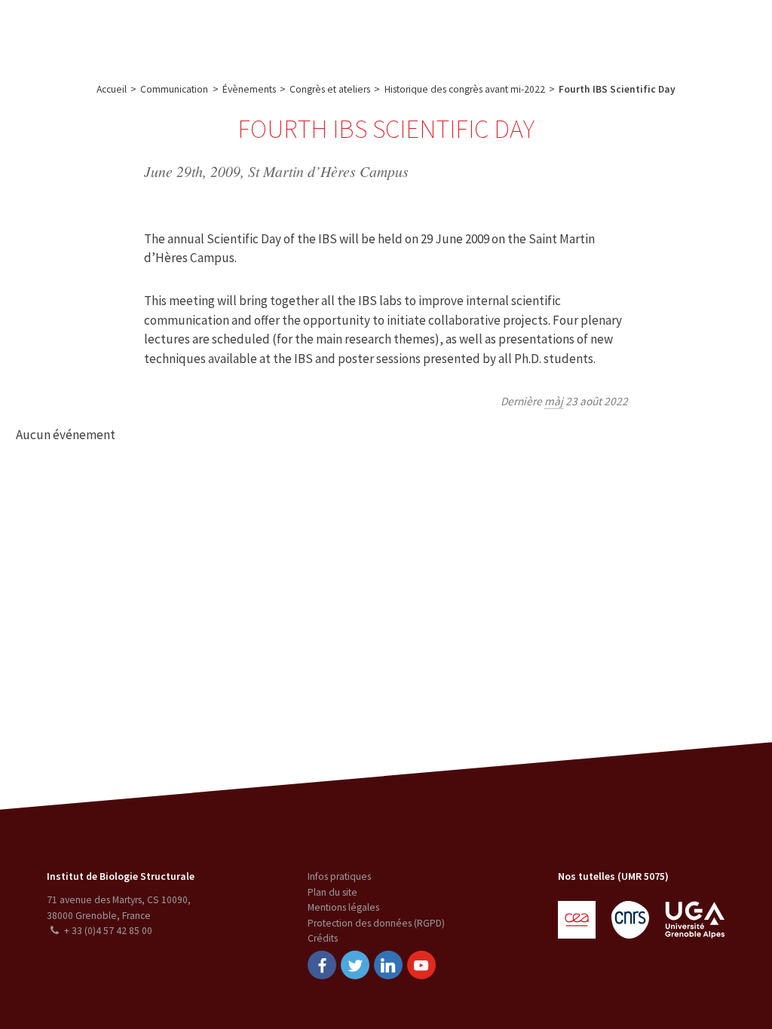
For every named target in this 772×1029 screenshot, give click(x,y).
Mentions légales (343, 907)
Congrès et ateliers (330, 89)
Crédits (323, 938)
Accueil (111, 89)
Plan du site (332, 892)
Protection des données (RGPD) (376, 923)
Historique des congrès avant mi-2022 (464, 89)
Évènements (249, 89)
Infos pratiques (339, 876)
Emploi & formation (485, 33)
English (687, 33)
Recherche (192, 33)
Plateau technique (277, 33)
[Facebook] (322, 965)
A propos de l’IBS (108, 33)
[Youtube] (421, 965)
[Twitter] (355, 965)
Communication (378, 33)
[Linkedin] (388, 965)
